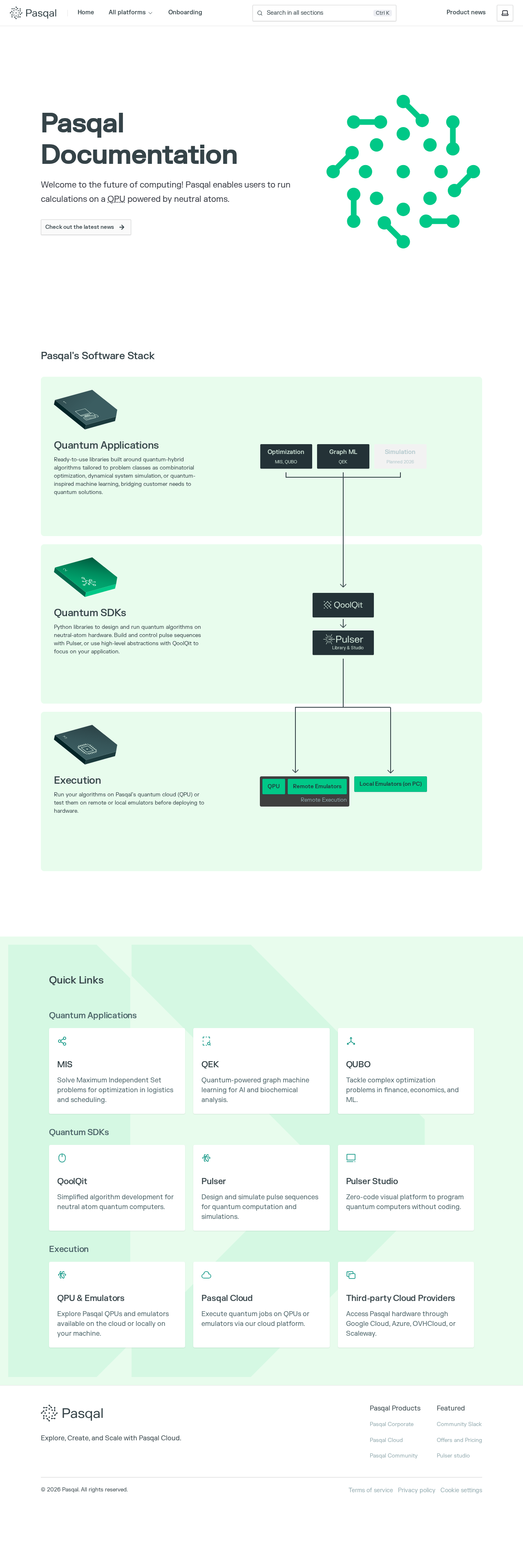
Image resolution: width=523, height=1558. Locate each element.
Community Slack (459, 1424)
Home (86, 12)
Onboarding (185, 12)
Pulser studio (453, 1456)
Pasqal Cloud (386, 1440)
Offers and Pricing (459, 1440)
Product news (466, 12)
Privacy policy (417, 1490)
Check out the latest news (79, 227)
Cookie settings (461, 1490)
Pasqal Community (394, 1456)
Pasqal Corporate (391, 1424)
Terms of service (371, 1490)
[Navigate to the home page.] (111, 1415)
